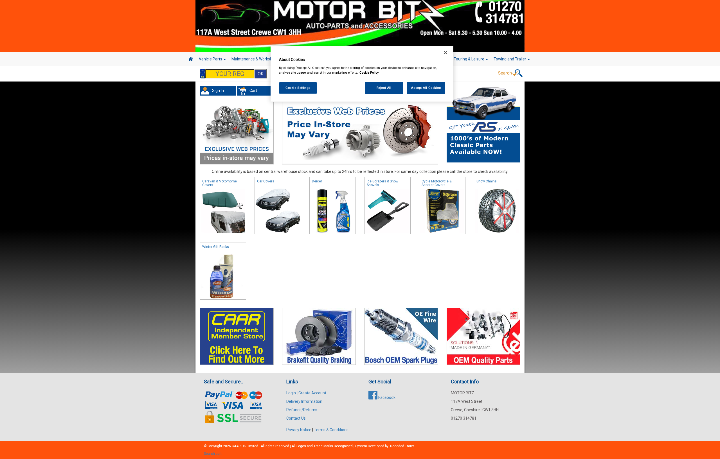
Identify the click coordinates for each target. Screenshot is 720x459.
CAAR (236, 446)
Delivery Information (304, 401)
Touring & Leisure (469, 59)
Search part (213, 454)
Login (291, 393)
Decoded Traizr (402, 446)
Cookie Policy (369, 72)
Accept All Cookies (426, 88)
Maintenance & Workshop (254, 59)
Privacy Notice (298, 430)
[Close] (445, 52)
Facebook (386, 397)
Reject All (384, 88)
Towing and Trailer (510, 59)
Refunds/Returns (301, 410)
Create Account (312, 393)
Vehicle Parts (211, 59)
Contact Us (296, 418)
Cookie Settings (297, 88)
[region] (362, 74)
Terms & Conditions (331, 430)
